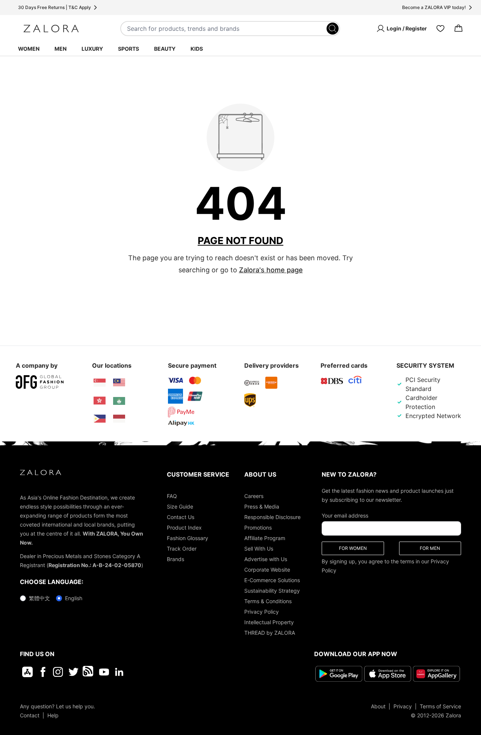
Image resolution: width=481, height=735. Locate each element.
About (378, 706)
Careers (253, 496)
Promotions (258, 527)
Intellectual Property (269, 622)
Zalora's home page (271, 270)
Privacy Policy (261, 611)
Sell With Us (258, 548)
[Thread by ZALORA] (88, 671)
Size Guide (180, 506)
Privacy (402, 706)
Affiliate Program (264, 538)
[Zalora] (51, 28)
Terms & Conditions (268, 601)
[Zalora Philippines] (99, 418)
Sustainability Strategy (272, 590)
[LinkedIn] (119, 671)
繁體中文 (39, 598)
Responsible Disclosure (272, 517)
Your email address (345, 515)
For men (430, 548)
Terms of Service (440, 706)
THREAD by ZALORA (269, 632)
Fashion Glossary (187, 538)
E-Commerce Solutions (272, 580)
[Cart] (458, 28)
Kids (197, 48)
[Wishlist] (440, 28)
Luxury (92, 48)
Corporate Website (267, 569)
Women (28, 48)
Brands (175, 559)
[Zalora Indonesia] (119, 418)
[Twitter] (73, 671)
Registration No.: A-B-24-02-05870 (94, 565)
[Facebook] (42, 671)
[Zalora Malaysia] (119, 382)
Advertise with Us (265, 559)
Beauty (164, 48)
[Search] (333, 29)
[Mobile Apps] (27, 671)
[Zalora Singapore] (99, 382)
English (73, 598)
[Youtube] (104, 671)
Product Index (184, 527)
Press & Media (261, 506)
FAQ (172, 496)
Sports (128, 48)
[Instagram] (58, 671)
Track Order (182, 548)
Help (53, 715)
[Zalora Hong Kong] (99, 400)
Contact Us (180, 517)
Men (60, 48)
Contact (29, 715)
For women (353, 548)
